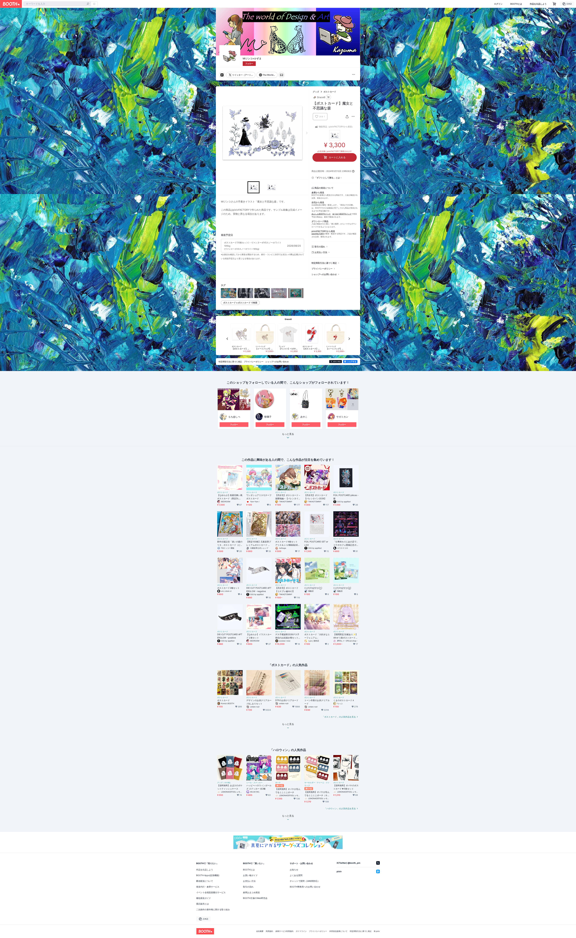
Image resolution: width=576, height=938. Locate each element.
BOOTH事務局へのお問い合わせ (305, 886)
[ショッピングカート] (554, 4)
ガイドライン (301, 931)
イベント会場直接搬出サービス (211, 892)
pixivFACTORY (318, 234)
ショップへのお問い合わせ (324, 274)
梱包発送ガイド (203, 898)
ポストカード (330, 91)
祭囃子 (268, 416)
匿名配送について (204, 881)
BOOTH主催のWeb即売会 (255, 898)
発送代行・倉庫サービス (207, 886)
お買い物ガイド (250, 875)
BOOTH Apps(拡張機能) (207, 875)
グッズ (316, 91)
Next (306, 133)
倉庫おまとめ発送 (251, 892)
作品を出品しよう (538, 4)
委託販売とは (202, 903)
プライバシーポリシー (322, 268)
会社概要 (259, 931)
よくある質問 (296, 875)
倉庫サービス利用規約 (284, 931)
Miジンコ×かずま (252, 58)
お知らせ (294, 869)
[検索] (88, 4)
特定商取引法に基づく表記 (324, 263)
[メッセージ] (281, 75)
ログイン (498, 4)
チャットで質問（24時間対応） (305, 881)
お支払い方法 (321, 252)
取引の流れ (320, 246)
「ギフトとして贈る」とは (327, 177)
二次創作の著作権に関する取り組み (213, 909)
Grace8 (288, 319)
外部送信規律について (338, 931)
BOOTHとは (516, 4)
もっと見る (288, 434)
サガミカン (342, 416)
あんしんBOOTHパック (321, 214)
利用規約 (269, 931)
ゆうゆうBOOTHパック (341, 214)
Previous (218, 133)
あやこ (304, 416)
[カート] (328, 97)
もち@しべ (234, 416)
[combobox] (57, 3)
